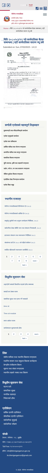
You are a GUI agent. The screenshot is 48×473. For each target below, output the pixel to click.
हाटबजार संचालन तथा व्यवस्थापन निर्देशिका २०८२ (20, 235)
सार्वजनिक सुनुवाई (10, 420)
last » (24, 265)
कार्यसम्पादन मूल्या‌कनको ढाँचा (13, 328)
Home (5, 28)
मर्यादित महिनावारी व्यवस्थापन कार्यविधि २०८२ (18, 250)
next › (35, 261)
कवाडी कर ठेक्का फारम (11, 292)
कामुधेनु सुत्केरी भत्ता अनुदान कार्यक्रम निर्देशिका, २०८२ (21, 221)
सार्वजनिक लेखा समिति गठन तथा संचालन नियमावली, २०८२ (23, 228)
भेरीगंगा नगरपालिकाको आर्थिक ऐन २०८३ (17, 213)
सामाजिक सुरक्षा (9, 390)
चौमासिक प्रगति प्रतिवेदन (13, 416)
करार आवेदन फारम (9, 321)
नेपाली (30, 5)
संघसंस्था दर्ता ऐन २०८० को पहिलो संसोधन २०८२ (20, 243)
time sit (6, 306)
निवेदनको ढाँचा (9, 398)
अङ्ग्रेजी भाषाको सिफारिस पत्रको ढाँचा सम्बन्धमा (18, 284)
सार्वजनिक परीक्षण (10, 424)
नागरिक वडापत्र (10, 394)
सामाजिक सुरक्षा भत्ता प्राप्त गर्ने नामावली (16, 299)
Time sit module (10, 313)
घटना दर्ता (7, 386)
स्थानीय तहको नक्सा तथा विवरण (16, 372)
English (23, 5)
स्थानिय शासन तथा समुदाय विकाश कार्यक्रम (20, 361)
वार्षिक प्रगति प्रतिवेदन (12, 412)
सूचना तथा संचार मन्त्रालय (14, 369)
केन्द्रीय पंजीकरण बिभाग (13, 365)
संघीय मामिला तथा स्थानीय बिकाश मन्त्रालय (20, 357)
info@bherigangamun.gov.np (18, 451)
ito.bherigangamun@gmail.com (19, 455)
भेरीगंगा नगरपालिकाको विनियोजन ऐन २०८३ (18, 206)
